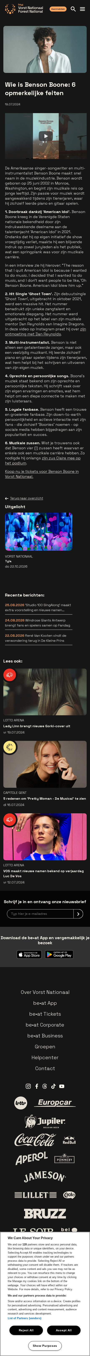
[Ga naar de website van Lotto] (20, 1102)
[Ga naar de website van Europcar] (55, 1103)
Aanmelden (58, 9)
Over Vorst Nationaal (45, 992)
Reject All (26, 1330)
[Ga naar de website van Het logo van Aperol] (31, 1158)
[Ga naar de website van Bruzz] (45, 1214)
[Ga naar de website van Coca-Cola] (35, 1140)
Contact (45, 1068)
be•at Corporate (45, 1025)
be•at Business (45, 1035)
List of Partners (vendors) (24, 1318)
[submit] (78, 913)
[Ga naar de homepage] (24, 9)
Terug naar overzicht (26, 498)
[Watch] (46, 136)
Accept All (64, 1330)
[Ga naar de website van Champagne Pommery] (64, 1158)
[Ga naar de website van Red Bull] (69, 1140)
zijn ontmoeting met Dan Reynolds (45, 331)
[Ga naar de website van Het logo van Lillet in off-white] (36, 1195)
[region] (45, 1294)
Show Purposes (45, 1345)
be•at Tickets (45, 1014)
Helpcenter (45, 1057)
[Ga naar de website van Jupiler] (45, 1121)
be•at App (45, 1003)
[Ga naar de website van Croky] (69, 1195)
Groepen (45, 1046)
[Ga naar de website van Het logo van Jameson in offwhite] (45, 1176)
